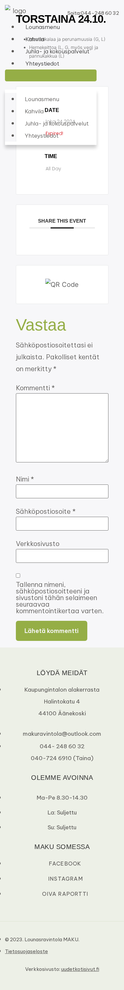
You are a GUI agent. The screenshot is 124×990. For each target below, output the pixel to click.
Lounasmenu (42, 27)
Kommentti (35, 388)
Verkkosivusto (38, 543)
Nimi (25, 479)
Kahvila (34, 39)
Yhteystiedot (42, 63)
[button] (51, 75)
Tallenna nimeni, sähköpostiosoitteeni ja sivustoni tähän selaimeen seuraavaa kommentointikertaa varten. (60, 597)
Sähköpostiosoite (46, 511)
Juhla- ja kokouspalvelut (57, 51)
